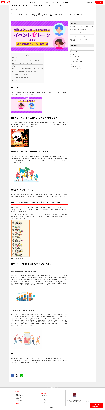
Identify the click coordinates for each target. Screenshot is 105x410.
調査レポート (73, 64)
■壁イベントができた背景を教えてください (23, 63)
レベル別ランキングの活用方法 (22, 74)
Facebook (44, 395)
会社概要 (18, 394)
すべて (71, 49)
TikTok (43, 402)
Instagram (44, 399)
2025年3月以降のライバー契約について (79, 36)
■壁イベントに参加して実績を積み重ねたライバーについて (27, 69)
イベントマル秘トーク (75, 69)
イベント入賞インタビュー (76, 61)
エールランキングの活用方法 (21, 77)
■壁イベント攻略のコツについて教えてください (24, 72)
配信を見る (99, 2)
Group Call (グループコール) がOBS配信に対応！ (82, 26)
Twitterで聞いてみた (75, 66)
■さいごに (15, 80)
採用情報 (17, 403)
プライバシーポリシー (21, 397)
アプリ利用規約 (19, 395)
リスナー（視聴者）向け (76, 59)
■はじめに (15, 57)
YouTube (44, 400)
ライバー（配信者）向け (76, 56)
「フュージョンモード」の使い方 (78, 33)
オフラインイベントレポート (77, 51)
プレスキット (19, 400)
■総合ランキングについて (19, 66)
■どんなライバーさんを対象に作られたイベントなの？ (26, 60)
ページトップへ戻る (53, 387)
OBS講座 (72, 54)
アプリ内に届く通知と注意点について (79, 29)
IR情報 (17, 399)
